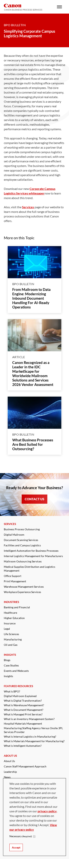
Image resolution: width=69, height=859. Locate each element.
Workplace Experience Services (22, 592)
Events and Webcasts (16, 670)
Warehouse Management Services (24, 586)
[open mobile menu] (59, 6)
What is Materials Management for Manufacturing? (34, 741)
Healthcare (10, 612)
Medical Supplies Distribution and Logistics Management (29, 568)
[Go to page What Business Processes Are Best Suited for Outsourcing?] (34, 413)
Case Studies (11, 665)
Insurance (10, 623)
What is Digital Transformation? (23, 700)
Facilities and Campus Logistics (22, 545)
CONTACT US (34, 499)
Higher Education (14, 618)
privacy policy (47, 811)
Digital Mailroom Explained (20, 696)
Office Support (12, 576)
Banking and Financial (17, 607)
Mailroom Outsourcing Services (23, 561)
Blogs (7, 660)
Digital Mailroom (14, 534)
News (7, 777)
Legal (7, 628)
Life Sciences (11, 634)
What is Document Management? (23, 709)
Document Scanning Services (21, 540)
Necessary (20, 836)
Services (28, 207)
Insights (8, 676)
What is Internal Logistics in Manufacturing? (30, 736)
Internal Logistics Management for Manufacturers (33, 556)
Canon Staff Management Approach (25, 766)
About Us (9, 761)
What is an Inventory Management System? (29, 719)
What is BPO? (12, 691)
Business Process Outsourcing (22, 529)
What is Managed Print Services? (23, 714)
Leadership (10, 771)
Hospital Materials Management (23, 723)
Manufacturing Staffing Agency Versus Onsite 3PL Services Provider (33, 730)
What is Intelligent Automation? (23, 745)
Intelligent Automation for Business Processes (31, 550)
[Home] (23, 7)
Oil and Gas (10, 644)
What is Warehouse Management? (24, 705)
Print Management (15, 581)
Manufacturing (13, 639)
